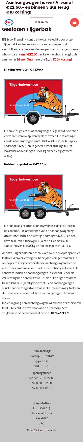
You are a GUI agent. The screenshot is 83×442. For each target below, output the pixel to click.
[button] (41, 22)
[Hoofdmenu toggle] (74, 22)
